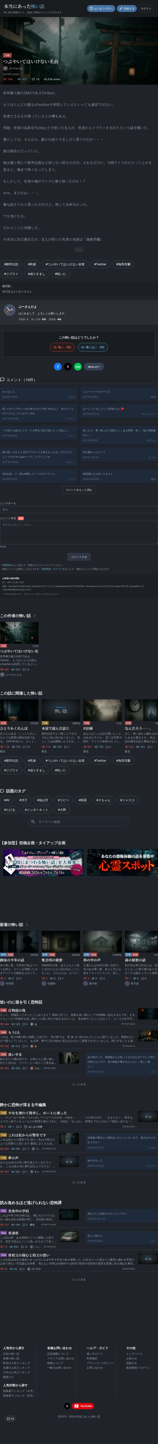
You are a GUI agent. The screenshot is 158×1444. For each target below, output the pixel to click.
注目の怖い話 (11, 1353)
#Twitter (100, 264)
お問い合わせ (95, 1367)
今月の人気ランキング (16, 1372)
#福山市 (42, 800)
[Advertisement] (79, 898)
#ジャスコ (127, 800)
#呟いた (60, 274)
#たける (9, 810)
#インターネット (36, 810)
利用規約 (7, 565)
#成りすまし (36, 274)
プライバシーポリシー (100, 1363)
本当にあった (24, 6)
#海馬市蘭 (123, 264)
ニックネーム (8, 503)
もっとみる (79, 1084)
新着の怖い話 (11, 1358)
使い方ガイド (95, 1353)
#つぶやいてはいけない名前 (65, 264)
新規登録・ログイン (52, 569)
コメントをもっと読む (79, 490)
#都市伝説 (11, 264)
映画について (55, 1363)
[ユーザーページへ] (9, 310)
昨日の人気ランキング (16, 1363)
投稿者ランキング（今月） (19, 1391)
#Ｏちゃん (103, 800)
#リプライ (11, 274)
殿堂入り (8, 1377)
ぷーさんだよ (27, 306)
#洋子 (23, 800)
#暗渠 (83, 800)
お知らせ (131, 1358)
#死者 (32, 264)
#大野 (62, 810)
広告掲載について (58, 1353)
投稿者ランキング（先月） (19, 1395)
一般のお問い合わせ (59, 1367)
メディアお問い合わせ (60, 1358)
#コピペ (63, 800)
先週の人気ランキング (16, 1367)
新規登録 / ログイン (138, 1367)
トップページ (134, 1353)
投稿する (131, 1363)
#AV (7, 800)
